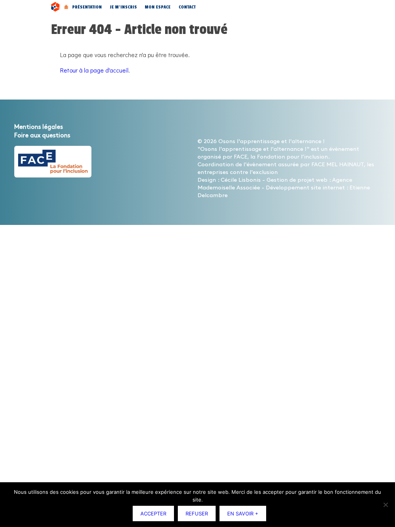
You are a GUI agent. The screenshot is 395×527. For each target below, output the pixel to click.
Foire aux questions (42, 136)
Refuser (197, 513)
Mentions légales (38, 127)
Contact (187, 7)
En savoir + (242, 513)
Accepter (153, 513)
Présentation (87, 7)
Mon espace (157, 7)
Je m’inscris (123, 7)
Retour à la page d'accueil (94, 70)
